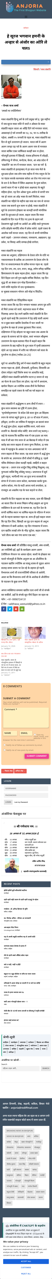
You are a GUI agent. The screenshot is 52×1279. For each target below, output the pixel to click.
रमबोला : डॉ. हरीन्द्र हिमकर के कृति (16, 909)
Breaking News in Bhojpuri (20, 1131)
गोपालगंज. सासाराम (24, 1147)
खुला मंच (29, 1049)
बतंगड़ (35, 1170)
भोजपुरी (18, 1181)
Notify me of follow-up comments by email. (24, 745)
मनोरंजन (6, 995)
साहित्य (10, 912)
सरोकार (26, 28)
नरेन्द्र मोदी (31, 1158)
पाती (8, 1170)
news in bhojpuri (15, 1136)
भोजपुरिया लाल (8, 921)
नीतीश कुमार (11, 1164)
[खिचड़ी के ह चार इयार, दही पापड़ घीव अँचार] (11, 633)
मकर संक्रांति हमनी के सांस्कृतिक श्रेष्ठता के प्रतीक (34, 641)
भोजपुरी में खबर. (12, 1186)
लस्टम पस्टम (40, 1192)
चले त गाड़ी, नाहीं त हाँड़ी (12, 964)
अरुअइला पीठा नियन (11, 927)
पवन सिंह (22, 1164)
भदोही (42, 1175)
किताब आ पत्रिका (43, 1042)
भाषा (9, 986)
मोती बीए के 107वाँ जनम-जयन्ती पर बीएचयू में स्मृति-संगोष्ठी (24, 1011)
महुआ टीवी (10, 1192)
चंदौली (9, 1153)
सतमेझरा (6, 893)
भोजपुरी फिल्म (29, 1181)
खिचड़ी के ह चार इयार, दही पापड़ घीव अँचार (10, 641)
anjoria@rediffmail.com (24, 1108)
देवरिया (22, 1158)
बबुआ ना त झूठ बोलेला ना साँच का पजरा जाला (19, 974)
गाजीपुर (38, 1142)
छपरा (16, 1153)
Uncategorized (9, 930)
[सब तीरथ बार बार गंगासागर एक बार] (13, 665)
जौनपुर (24, 1153)
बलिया (19, 1175)
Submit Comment (37, 756)
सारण (41, 1197)
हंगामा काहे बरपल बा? (11, 1020)
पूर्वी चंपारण (17, 1170)
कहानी (5, 977)
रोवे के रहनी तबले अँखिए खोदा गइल (16, 955)
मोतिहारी (21, 1192)
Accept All (26, 1261)
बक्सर (27, 1170)
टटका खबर (34, 1153)
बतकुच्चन (10, 1175)
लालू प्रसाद (10, 1197)
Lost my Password (21, 802)
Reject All (26, 1274)
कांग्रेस (9, 1142)
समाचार (6, 1014)
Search (4, 1064)
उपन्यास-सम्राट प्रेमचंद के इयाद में (15, 946)
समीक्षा (11, 1052)
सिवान (9, 1203)
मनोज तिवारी (32, 1186)
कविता (6, 912)
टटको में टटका (11, 1158)
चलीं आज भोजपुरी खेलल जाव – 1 (16, 1002)
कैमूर (16, 1142)
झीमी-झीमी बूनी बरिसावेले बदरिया (15, 890)
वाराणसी (21, 1197)
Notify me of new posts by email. (20, 750)
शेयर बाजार (31, 1197)
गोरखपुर (37, 1147)
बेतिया (34, 1175)
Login (8, 802)
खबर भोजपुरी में (26, 1142)
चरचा (5, 986)
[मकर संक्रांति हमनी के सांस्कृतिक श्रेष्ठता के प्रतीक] (35, 633)
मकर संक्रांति (46, 69)
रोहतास (29, 1192)
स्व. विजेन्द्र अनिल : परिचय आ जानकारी (17, 918)
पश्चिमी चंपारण (34, 1164)
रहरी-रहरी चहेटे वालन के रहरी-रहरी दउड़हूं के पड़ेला (21, 900)
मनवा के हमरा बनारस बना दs (14, 992)
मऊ (23, 1186)
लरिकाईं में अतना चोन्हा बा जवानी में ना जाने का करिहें (22, 983)
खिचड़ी (36, 69)
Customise (26, 1267)
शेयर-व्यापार (7, 1023)
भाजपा (9, 1181)
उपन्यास (6, 1049)
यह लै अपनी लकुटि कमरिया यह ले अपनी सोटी (19, 937)
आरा (28, 1136)
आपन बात (43, 1046)
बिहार (27, 1175)
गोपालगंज (10, 1147)
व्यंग (5, 1052)
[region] (26, 1258)
